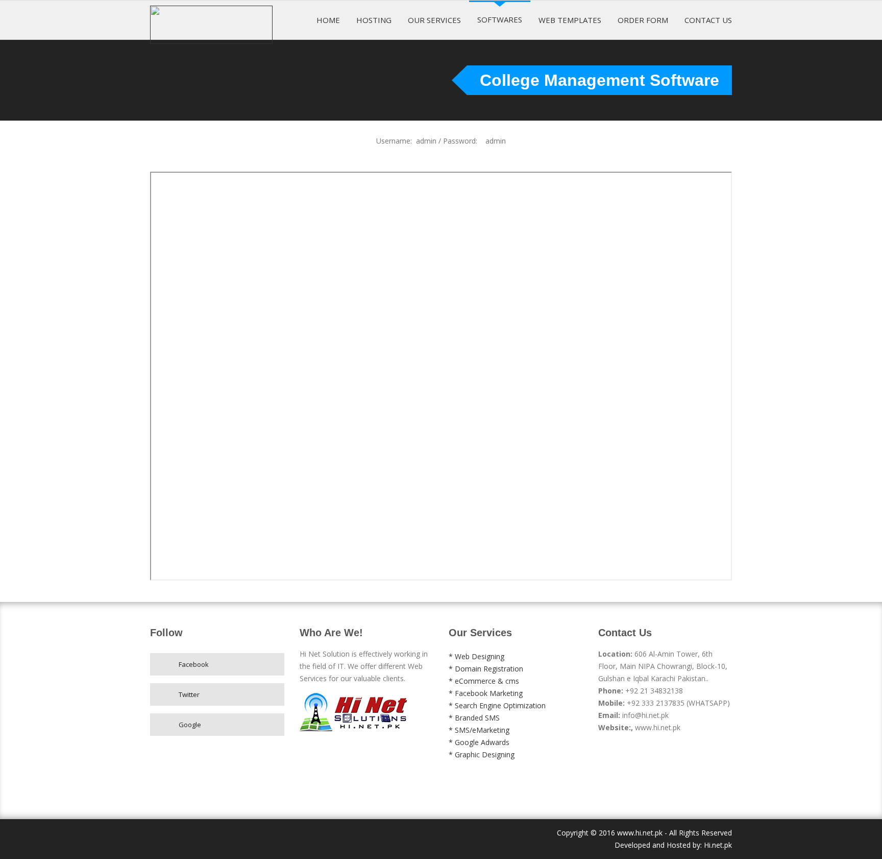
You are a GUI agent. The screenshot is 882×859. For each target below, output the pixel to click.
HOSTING (373, 20)
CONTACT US (708, 20)
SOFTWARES (499, 19)
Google (190, 724)
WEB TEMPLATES (569, 20)
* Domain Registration (486, 669)
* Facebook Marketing (486, 693)
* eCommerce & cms (484, 681)
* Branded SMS (474, 718)
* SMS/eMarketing (479, 730)
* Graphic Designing (481, 754)
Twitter (189, 694)
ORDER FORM (643, 20)
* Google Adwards (479, 742)
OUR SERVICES (434, 20)
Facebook (194, 664)
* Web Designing (476, 656)
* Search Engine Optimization (497, 705)
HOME (328, 20)
